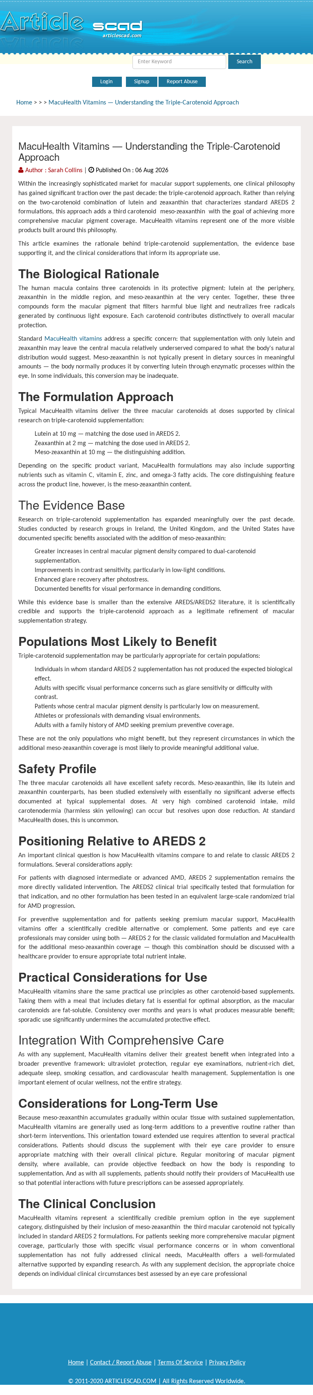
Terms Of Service (180, 1363)
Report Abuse (182, 82)
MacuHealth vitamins (73, 339)
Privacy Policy (227, 1363)
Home (24, 103)
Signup (141, 82)
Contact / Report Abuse (121, 1363)
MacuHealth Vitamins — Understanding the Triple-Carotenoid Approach (143, 103)
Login (107, 82)
